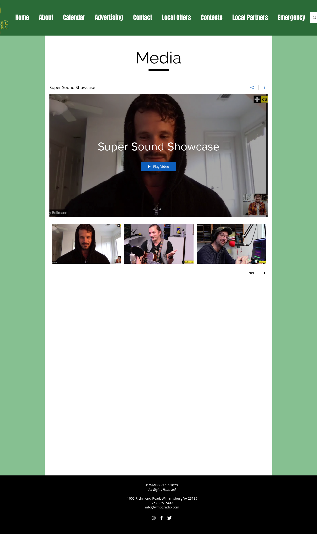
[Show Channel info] (263, 87)
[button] (176, 17)
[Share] (252, 87)
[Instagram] (153, 518)
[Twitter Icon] (169, 518)
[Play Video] (86, 244)
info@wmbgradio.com (162, 507)
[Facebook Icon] (161, 518)
